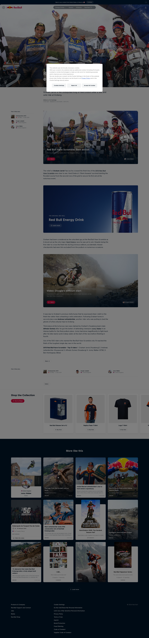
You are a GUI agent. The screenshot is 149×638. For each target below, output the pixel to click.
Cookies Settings (59, 85)
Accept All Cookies (89, 85)
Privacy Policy (85, 78)
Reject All (74, 85)
